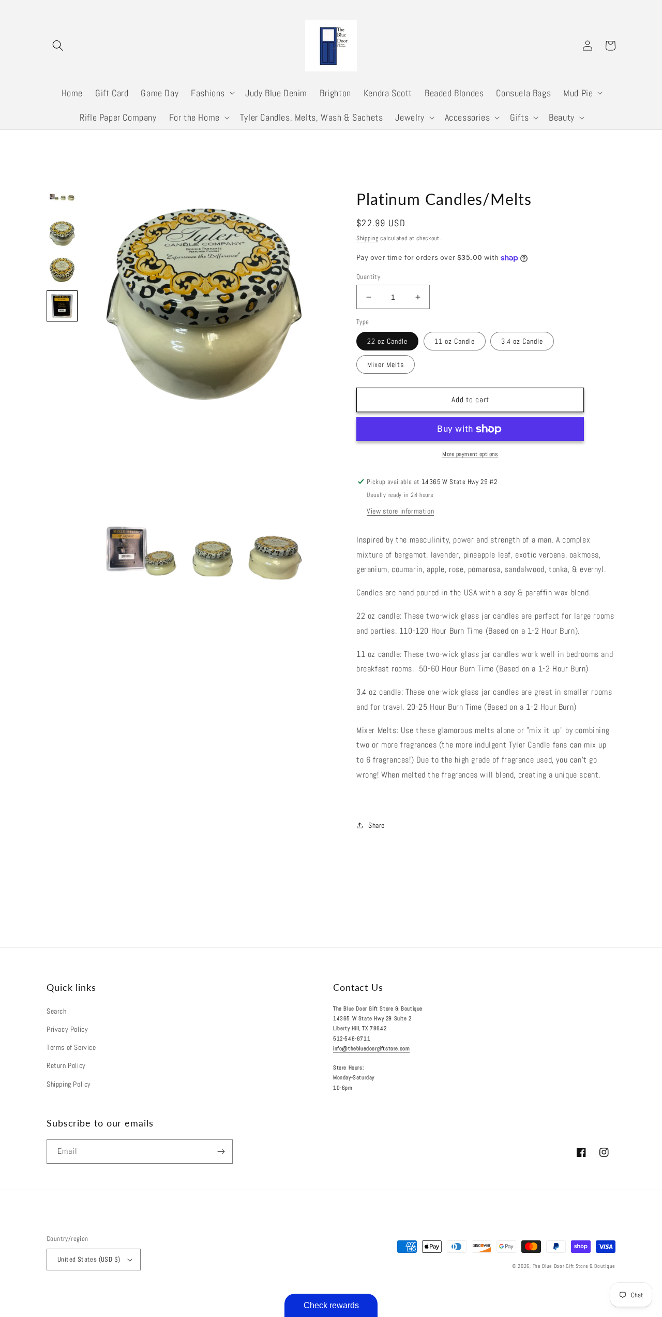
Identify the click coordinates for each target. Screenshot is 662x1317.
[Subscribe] (220, 1151)
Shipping (367, 238)
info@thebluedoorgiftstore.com (371, 1048)
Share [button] (376, 825)
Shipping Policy (69, 1084)
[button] (58, 45)
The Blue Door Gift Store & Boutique (574, 1266)
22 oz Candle (387, 341)
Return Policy (66, 1065)
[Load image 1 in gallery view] (62, 197)
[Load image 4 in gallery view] (62, 306)
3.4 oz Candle (522, 341)
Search (57, 1011)
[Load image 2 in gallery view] (62, 233)
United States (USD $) (88, 1259)
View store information (400, 511)
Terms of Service (71, 1047)
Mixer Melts (385, 364)
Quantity (368, 276)
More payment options (470, 454)
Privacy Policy (67, 1029)
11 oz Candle (454, 341)
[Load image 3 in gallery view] (62, 269)
